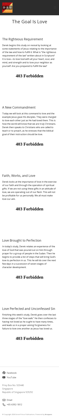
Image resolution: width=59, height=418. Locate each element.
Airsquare (48, 414)
